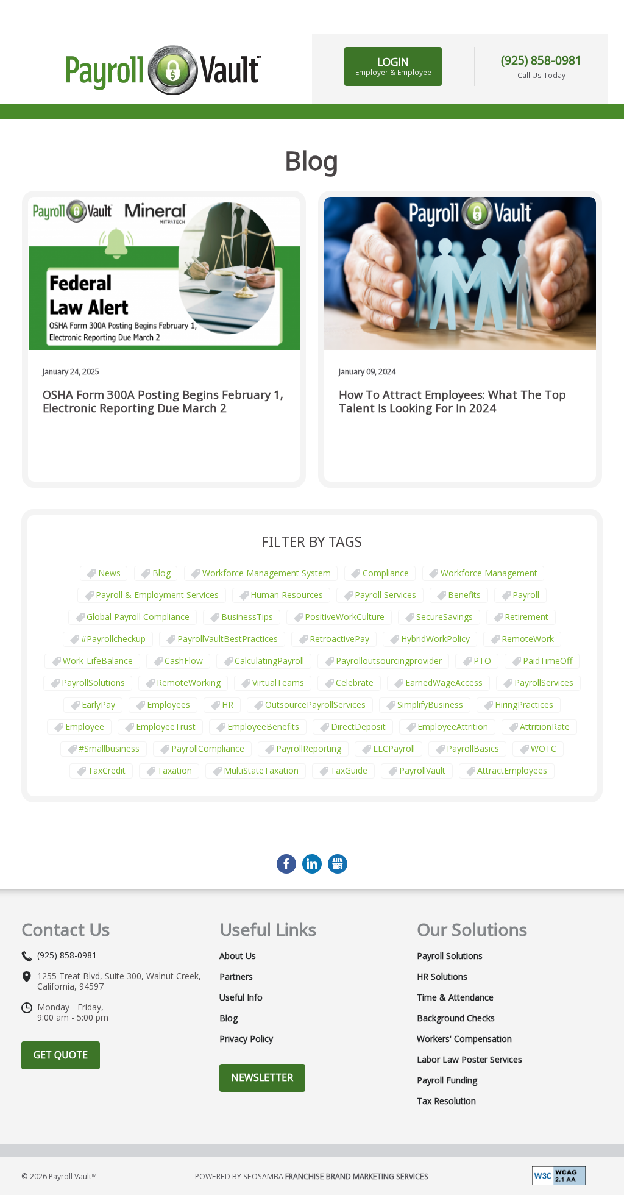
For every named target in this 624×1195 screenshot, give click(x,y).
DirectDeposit (358, 726)
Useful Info (241, 997)
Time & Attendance (455, 997)
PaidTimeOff (547, 660)
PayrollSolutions (93, 682)
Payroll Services (385, 595)
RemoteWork (528, 638)
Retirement (526, 616)
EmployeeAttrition (452, 726)
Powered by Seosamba (311, 1176)
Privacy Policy (246, 1039)
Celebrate (355, 682)
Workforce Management (489, 573)
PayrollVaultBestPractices (227, 638)
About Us (237, 956)
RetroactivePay (339, 638)
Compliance (386, 573)
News (109, 573)
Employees (168, 704)
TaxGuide (348, 770)
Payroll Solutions (450, 956)
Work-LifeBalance (98, 660)
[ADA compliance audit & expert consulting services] (559, 1174)
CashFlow (184, 660)
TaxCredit (107, 770)
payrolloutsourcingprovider (389, 660)
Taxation (174, 770)
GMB (337, 864)
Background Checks (456, 1018)
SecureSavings (444, 616)
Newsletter (262, 1077)
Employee (84, 726)
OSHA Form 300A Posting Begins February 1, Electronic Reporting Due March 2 (163, 401)
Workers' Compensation (464, 1039)
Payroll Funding (447, 1080)
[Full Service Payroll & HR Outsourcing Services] (163, 70)
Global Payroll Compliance (138, 616)
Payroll (525, 595)
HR (227, 704)
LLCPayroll (394, 748)
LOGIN (393, 65)
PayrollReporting (308, 748)
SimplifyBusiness (430, 704)
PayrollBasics (473, 748)
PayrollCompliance (207, 748)
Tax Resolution (446, 1101)
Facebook (286, 864)
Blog (161, 573)
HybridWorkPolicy (435, 638)
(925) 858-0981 (541, 60)
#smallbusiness (109, 748)
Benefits (464, 595)
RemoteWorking (189, 682)
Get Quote (61, 1054)
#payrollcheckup (113, 638)
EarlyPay (98, 704)
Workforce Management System (266, 573)
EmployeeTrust (166, 726)
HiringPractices (524, 704)
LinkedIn (312, 864)
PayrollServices (543, 682)
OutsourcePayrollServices (315, 704)
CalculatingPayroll (269, 660)
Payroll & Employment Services (157, 595)
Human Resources (286, 595)
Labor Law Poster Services (469, 1059)
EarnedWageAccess (444, 682)
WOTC (543, 748)
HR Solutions (442, 976)
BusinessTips (247, 616)
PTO (482, 660)
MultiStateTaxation (261, 770)
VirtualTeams (278, 682)
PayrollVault (422, 770)
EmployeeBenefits (263, 726)
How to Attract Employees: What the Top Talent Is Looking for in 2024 (452, 401)
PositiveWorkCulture (345, 616)
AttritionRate (545, 726)
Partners (236, 976)
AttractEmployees (512, 770)
